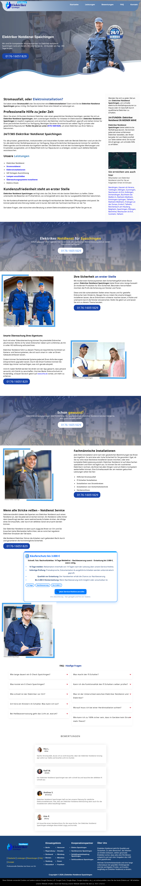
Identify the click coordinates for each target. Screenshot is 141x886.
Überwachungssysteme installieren (22, 179)
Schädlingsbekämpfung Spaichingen (80, 855)
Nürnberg (60, 854)
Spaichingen (122, 209)
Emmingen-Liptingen (117, 199)
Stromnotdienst (13, 166)
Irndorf (121, 204)
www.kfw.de (42, 373)
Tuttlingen (112, 190)
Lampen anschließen (15, 176)
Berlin (47, 847)
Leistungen (90, 4)
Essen (59, 861)
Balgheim (112, 209)
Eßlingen (121, 190)
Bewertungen (108, 4)
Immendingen (114, 194)
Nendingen (113, 187)
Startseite (74, 4)
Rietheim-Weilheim (125, 197)
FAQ (122, 4)
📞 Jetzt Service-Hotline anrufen (70, 591)
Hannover (61, 847)
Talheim (130, 199)
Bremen (48, 858)
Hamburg (48, 861)
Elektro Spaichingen (79, 847)
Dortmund (49, 854)
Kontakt (134, 4)
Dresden (60, 851)
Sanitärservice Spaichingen (81, 851)
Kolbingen (129, 192)
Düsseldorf (49, 864)
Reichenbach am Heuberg (119, 207)
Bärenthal (112, 211)
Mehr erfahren (100, 884)
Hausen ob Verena (126, 187)
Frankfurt (60, 864)
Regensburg (50, 851)
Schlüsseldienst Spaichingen (82, 859)
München (60, 858)
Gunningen (130, 190)
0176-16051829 (16, 56)
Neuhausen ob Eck (116, 192)
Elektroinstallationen (15, 169)
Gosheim (112, 214)
